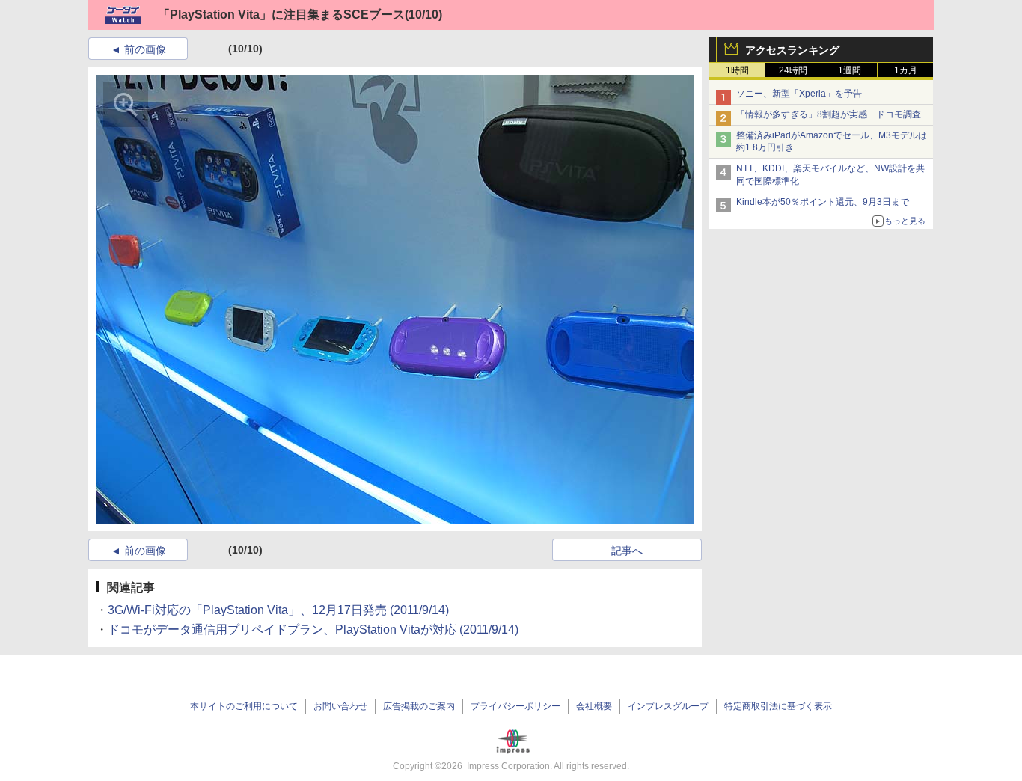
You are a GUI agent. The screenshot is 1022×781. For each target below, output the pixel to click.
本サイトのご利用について (244, 706)
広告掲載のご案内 (419, 706)
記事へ (627, 551)
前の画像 (145, 49)
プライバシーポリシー (515, 706)
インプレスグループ (668, 706)
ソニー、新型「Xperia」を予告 (799, 93)
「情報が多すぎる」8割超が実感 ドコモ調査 (828, 114)
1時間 (737, 70)
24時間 (793, 70)
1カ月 (905, 70)
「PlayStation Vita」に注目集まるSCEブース (281, 14)
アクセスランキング (792, 50)
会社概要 (594, 706)
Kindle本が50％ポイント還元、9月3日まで (822, 202)
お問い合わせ (340, 706)
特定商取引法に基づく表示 (778, 706)
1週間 (849, 70)
